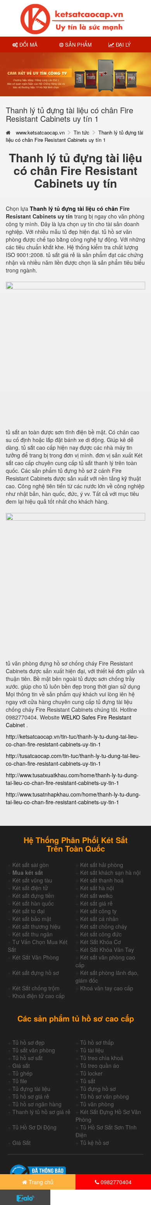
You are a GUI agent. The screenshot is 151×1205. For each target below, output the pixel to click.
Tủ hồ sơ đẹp (28, 1042)
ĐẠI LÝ (122, 44)
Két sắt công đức (101, 934)
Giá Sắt (21, 1142)
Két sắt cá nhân (99, 919)
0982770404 (115, 1182)
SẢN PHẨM (77, 44)
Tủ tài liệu (92, 1050)
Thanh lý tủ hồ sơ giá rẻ (41, 1112)
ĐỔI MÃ (28, 44)
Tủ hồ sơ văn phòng (104, 1096)
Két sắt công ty (98, 911)
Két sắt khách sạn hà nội (110, 872)
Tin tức (81, 132)
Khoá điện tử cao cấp (38, 996)
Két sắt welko (96, 895)
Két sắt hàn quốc (33, 903)
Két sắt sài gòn (30, 865)
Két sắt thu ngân (32, 934)
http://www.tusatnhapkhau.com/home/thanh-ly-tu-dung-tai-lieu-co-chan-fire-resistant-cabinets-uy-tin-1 (73, 798)
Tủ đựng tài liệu (31, 1088)
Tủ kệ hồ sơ (94, 1142)
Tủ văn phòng (97, 1104)
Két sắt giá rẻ (96, 903)
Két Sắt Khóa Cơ (100, 942)
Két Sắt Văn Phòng (35, 957)
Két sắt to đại (28, 911)
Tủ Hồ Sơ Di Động (34, 1127)
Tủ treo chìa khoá (101, 1058)
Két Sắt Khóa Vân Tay (107, 949)
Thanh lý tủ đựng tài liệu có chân (74, 208)
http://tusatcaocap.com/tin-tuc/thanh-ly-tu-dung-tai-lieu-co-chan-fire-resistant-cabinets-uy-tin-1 (73, 759)
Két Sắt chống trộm (36, 988)
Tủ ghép (22, 1073)
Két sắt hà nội (97, 888)
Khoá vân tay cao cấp (106, 988)
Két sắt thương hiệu (36, 926)
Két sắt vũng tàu (32, 880)
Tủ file (19, 1081)
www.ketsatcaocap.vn (40, 132)
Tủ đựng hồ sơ (98, 1088)
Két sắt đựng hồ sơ (35, 972)
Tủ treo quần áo (99, 1065)
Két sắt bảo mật (31, 919)
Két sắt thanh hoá (102, 880)
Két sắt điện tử (30, 888)
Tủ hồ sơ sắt (27, 1058)
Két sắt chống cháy (103, 926)
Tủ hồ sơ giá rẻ (30, 1096)
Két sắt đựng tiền (33, 895)
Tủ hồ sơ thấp (97, 1042)
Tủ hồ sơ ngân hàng (37, 1104)
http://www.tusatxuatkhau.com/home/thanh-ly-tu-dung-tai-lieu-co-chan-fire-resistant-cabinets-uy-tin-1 (72, 779)
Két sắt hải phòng (101, 865)
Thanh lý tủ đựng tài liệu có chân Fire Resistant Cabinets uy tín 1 (74, 136)
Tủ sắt (87, 1081)
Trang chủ (40, 1182)
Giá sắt (21, 1065)
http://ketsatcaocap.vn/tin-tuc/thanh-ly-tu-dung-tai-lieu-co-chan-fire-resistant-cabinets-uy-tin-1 (72, 740)
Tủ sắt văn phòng (33, 1050)
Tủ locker (91, 1073)
